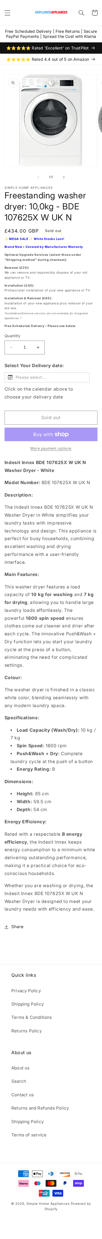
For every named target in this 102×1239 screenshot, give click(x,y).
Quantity (12, 335)
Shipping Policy (27, 1004)
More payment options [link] (51, 448)
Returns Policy (26, 1031)
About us (20, 1068)
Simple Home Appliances (48, 1204)
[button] (7, 12)
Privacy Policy (26, 990)
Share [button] (17, 926)
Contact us (22, 1094)
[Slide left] (38, 177)
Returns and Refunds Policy (40, 1108)
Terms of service (28, 1135)
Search (18, 1081)
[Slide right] (64, 177)
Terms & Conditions (31, 1017)
